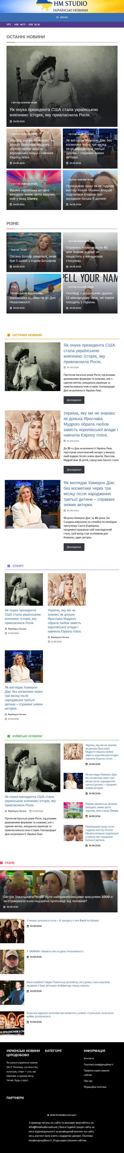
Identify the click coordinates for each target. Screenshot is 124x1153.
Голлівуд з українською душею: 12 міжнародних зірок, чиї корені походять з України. (90, 297)
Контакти (89, 1058)
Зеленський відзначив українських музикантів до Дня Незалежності (33, 297)
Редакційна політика (95, 1086)
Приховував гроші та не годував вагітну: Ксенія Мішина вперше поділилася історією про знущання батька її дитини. (90, 192)
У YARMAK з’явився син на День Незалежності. (55, 951)
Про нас (88, 1080)
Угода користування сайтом (69, 1140)
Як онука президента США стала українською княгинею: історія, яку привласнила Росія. (54, 112)
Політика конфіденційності (98, 1064)
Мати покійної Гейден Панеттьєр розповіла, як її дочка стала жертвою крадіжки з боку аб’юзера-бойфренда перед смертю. (68, 984)
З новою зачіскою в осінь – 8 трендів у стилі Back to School (62, 920)
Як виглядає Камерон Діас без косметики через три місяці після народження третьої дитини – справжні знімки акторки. (89, 148)
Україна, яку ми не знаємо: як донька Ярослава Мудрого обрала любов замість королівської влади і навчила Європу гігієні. (32, 148)
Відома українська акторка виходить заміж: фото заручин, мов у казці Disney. (32, 194)
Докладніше (74, 400)
